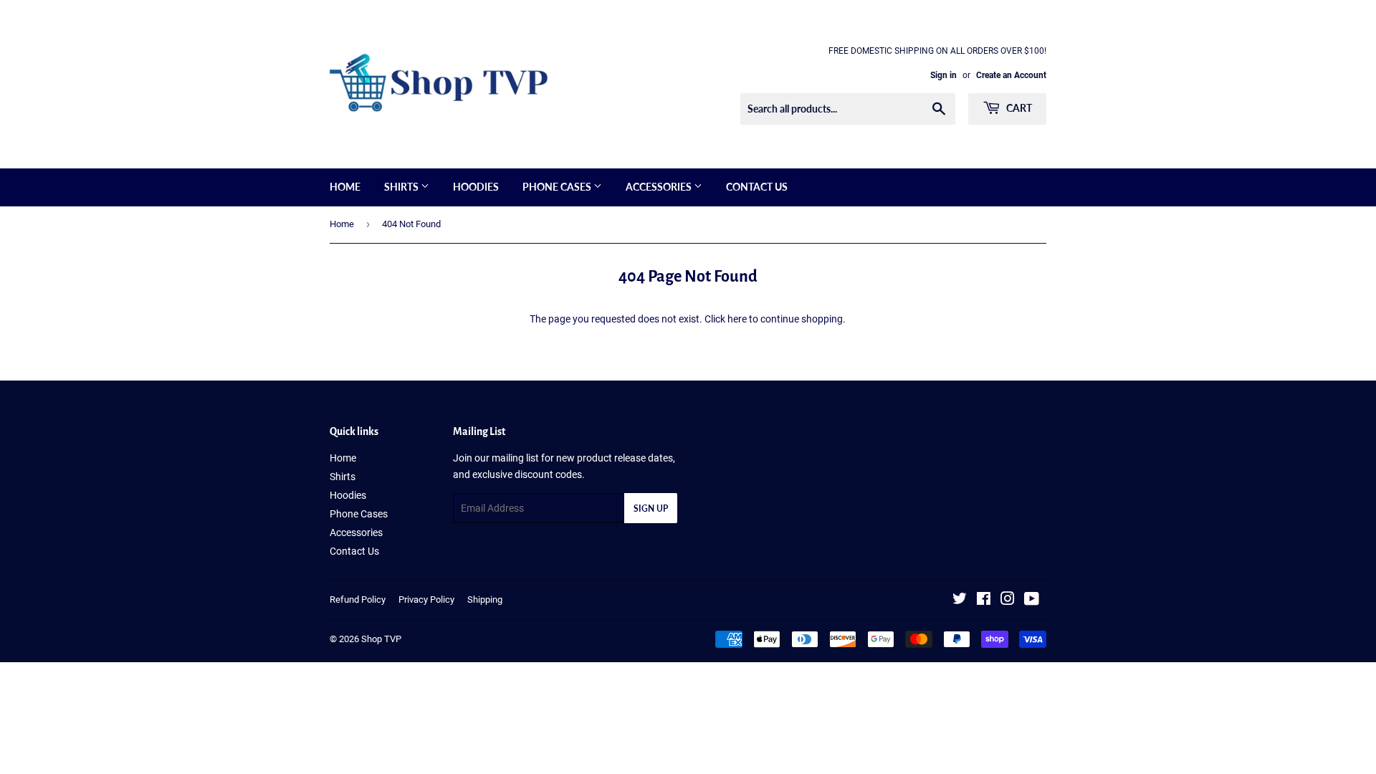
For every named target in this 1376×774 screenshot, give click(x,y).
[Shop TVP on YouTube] (1031, 600)
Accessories (660, 187)
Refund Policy (358, 599)
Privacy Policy (426, 599)
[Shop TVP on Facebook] (983, 600)
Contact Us (757, 187)
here (737, 319)
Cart (1018, 108)
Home (345, 187)
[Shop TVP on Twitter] (959, 600)
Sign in (943, 75)
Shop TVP (381, 639)
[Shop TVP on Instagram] (1007, 600)
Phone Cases (557, 187)
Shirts (402, 187)
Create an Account (1011, 75)
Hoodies (476, 187)
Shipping (484, 599)
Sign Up (651, 508)
